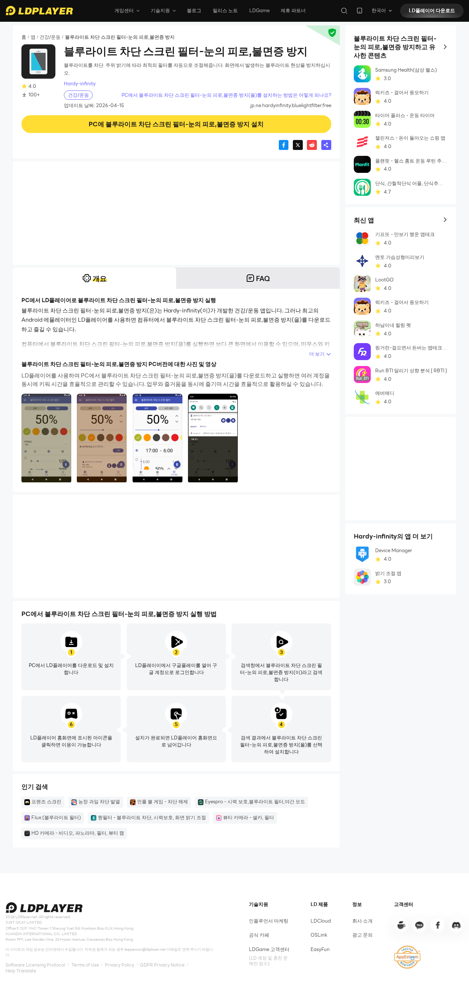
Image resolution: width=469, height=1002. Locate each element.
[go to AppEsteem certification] (407, 957)
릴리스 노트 (225, 10)
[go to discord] (456, 925)
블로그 (194, 10)
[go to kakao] (419, 925)
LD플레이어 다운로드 (432, 10)
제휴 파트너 (293, 10)
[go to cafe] (401, 925)
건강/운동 (50, 37)
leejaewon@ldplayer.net (145, 949)
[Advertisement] (176, 213)
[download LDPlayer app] (359, 10)
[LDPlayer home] (39, 11)
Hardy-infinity (80, 84)
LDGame (259, 10)
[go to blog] (438, 925)
